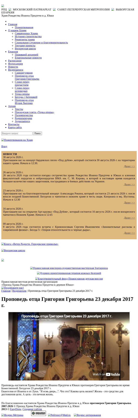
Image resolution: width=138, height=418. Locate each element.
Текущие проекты (25, 45)
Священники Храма (26, 33)
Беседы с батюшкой (26, 97)
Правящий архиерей (26, 54)
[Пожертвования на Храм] (17, 140)
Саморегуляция (23, 72)
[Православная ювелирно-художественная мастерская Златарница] (69, 268)
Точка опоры (22, 94)
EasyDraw (15, 409)
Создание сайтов (32, 409)
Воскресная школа (25, 48)
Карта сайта (15, 127)
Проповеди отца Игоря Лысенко (24, 102)
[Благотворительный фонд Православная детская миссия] (69, 278)
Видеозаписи (15, 69)
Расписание (15, 60)
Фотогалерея (15, 63)
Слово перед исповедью (22, 89)
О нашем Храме (17, 30)
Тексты (19, 109)
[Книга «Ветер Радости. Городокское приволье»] (29, 244)
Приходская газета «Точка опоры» (34, 112)
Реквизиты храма (25, 39)
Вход (4, 146)
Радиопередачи (23, 118)
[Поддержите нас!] (12, 287)
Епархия (13, 51)
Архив (12, 106)
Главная (12, 24)
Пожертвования (24, 27)
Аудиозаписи (22, 121)
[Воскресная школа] (13, 250)
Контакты (13, 124)
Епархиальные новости (28, 57)
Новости (13, 66)
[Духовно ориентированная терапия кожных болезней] (69, 273)
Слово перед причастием (22, 83)
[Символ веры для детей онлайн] (2, 260)
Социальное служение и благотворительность (41, 42)
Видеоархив (19, 290)
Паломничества (24, 115)
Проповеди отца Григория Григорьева (27, 77)
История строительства (28, 36)
